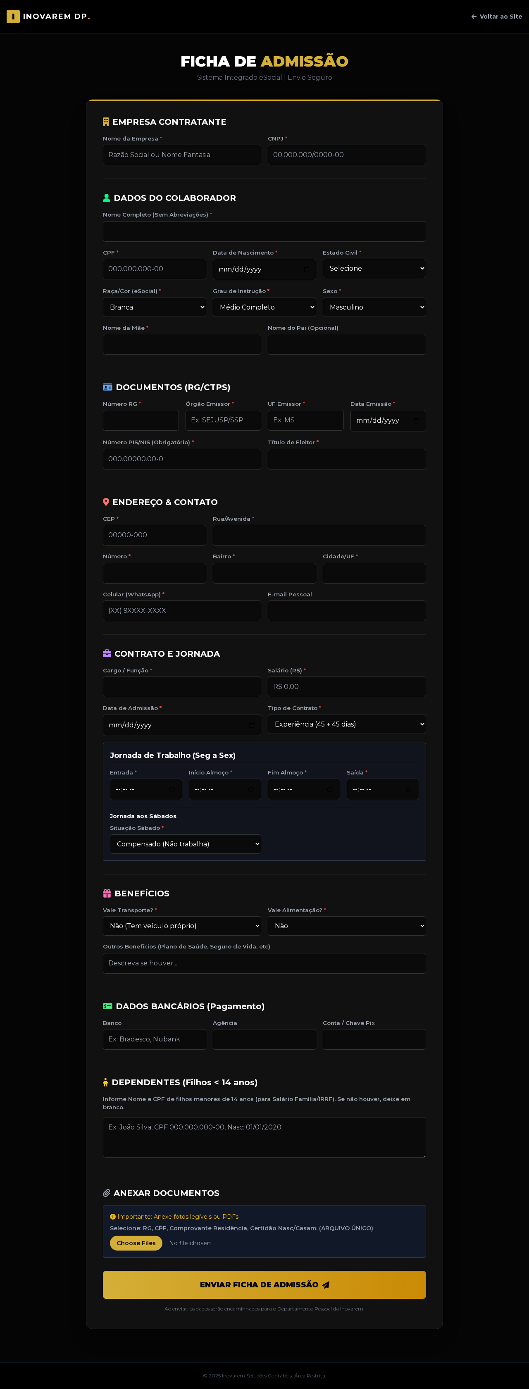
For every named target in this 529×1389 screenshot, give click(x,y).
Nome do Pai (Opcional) (303, 327)
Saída (355, 772)
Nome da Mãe (124, 327)
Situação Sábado (135, 827)
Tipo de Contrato (292, 708)
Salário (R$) (285, 670)
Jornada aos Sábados (143, 816)
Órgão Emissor (208, 403)
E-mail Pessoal (290, 594)
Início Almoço (209, 772)
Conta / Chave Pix (349, 1023)
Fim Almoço (285, 772)
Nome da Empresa (130, 138)
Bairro (222, 556)
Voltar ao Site (501, 16)
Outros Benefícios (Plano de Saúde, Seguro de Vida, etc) (186, 946)
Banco (112, 1023)
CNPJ (276, 138)
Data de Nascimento (243, 252)
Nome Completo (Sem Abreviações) (155, 214)
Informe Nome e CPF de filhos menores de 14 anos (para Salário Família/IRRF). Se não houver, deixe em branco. (256, 1103)
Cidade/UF (338, 556)
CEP (109, 518)
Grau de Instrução (239, 291)
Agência (225, 1023)
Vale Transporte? (128, 910)
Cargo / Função (125, 670)
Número (115, 556)
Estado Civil (340, 252)
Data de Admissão (130, 708)
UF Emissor (284, 403)
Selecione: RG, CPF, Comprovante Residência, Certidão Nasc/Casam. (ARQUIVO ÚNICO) (241, 1228)
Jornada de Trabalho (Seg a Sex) (173, 755)
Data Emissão (370, 403)
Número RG (120, 403)
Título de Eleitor (291, 442)
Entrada (121, 772)
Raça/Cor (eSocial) (130, 291)
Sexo (330, 291)
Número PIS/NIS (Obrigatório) (146, 442)
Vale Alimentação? (295, 910)
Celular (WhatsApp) (132, 594)
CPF (109, 252)
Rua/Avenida (231, 518)
